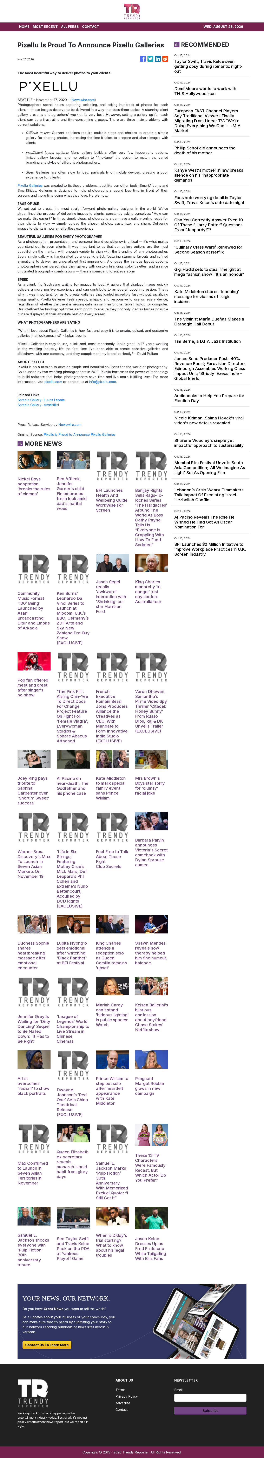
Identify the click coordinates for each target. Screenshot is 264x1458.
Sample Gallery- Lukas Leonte (41, 400)
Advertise (123, 1403)
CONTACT (90, 27)
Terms (120, 1390)
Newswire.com (83, 100)
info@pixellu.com (102, 382)
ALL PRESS (70, 27)
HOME (24, 27)
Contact (122, 1410)
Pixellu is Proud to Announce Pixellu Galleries (80, 434)
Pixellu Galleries (30, 185)
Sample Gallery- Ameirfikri (38, 405)
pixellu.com (53, 382)
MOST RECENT (45, 27)
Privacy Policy (127, 1396)
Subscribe (210, 1411)
